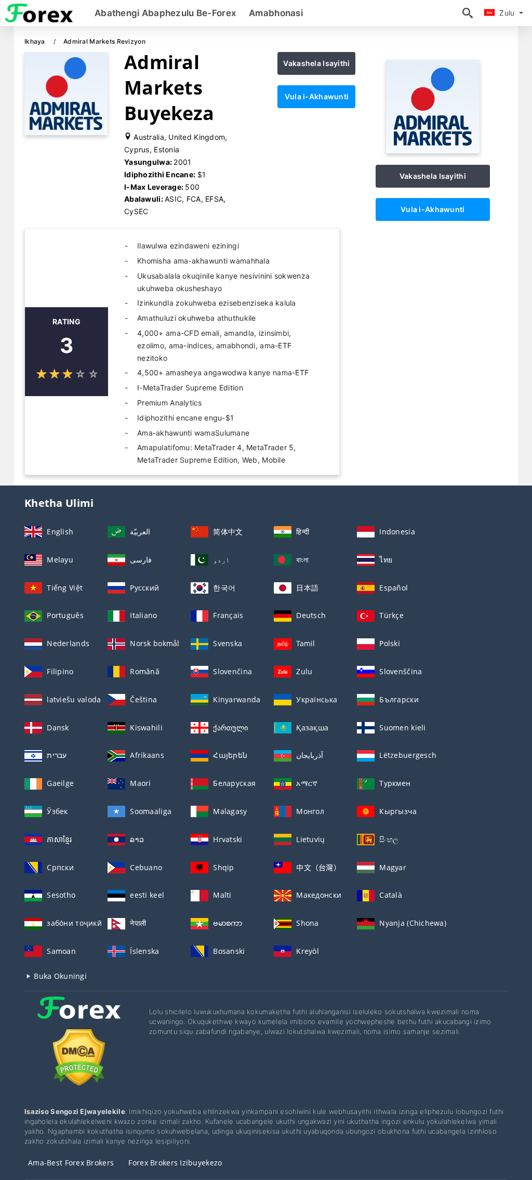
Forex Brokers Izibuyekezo (175, 1163)
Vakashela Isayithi (316, 63)
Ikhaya (35, 41)
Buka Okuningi (59, 976)
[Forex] (79, 1017)
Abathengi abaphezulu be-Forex (165, 13)
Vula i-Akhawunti (317, 96)
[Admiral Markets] (433, 150)
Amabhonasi (276, 13)
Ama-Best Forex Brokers (71, 1163)
